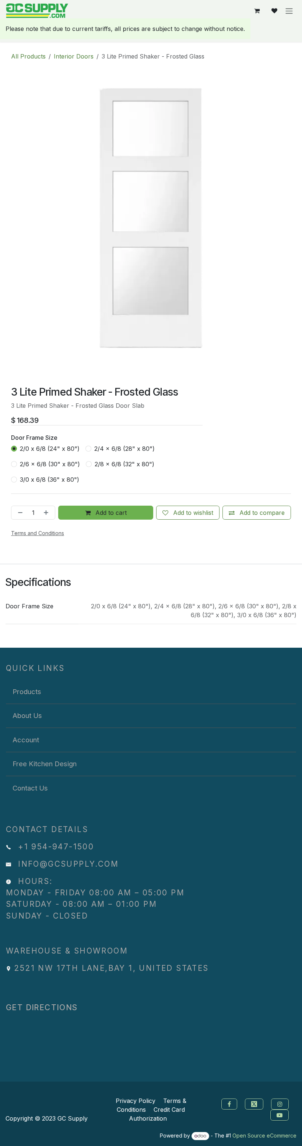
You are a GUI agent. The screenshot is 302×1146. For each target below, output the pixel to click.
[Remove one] (18, 512)
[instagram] (281, 1103)
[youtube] (280, 1114)
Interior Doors (74, 56)
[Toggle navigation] (289, 10)
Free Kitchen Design (45, 764)
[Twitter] (255, 1103)
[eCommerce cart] (256, 10)
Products (27, 691)
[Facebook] (228, 1103)
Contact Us (30, 788)
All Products (28, 56)
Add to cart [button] (110, 512)
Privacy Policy (135, 1100)
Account (26, 740)
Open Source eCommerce (264, 1135)
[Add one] (47, 512)
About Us (27, 715)
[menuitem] (151, 692)
